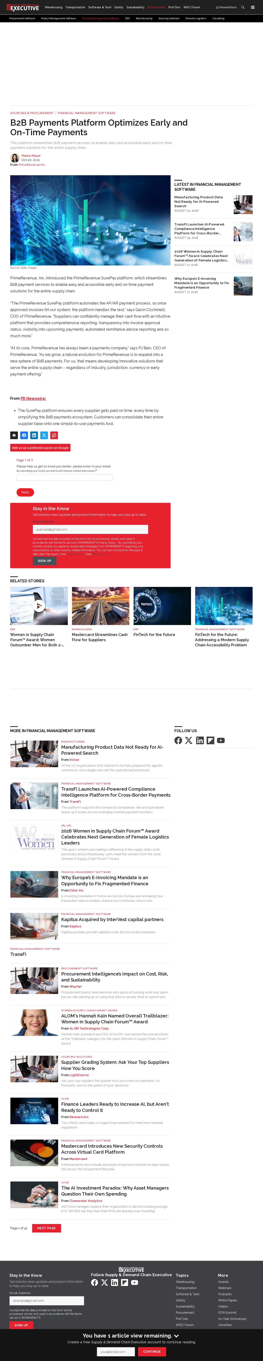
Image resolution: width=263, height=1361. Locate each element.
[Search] (243, 7)
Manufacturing (73, 741)
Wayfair (76, 986)
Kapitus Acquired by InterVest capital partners (112, 919)
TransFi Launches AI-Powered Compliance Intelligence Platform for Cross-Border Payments (199, 228)
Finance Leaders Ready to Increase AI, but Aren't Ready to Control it (115, 1107)
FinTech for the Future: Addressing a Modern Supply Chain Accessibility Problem (222, 639)
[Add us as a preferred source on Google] (54, 435)
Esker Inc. (77, 890)
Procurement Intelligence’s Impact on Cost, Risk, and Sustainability (114, 977)
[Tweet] (44, 435)
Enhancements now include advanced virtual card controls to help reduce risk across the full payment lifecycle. (115, 1167)
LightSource (79, 1075)
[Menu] (253, 7)
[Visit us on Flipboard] (210, 740)
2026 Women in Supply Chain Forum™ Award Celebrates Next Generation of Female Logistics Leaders (201, 255)
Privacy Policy (100, 554)
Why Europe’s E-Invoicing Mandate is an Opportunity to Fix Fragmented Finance (201, 282)
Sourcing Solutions (76, 1056)
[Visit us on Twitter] (189, 740)
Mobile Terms (75, 554)
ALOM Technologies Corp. (89, 1028)
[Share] (24, 435)
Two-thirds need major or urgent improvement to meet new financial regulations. (112, 1125)
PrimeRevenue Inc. (31, 165)
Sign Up (44, 561)
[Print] (14, 435)
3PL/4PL (66, 825)
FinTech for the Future (154, 634)
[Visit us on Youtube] (221, 740)
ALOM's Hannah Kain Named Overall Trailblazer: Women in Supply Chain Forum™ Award (114, 1019)
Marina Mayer (31, 156)
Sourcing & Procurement (32, 113)
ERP (12, 629)
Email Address (44, 521)
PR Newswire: (33, 398)
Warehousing (82, 629)
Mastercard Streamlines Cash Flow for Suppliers (100, 637)
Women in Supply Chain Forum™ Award (89, 1010)
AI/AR (65, 1098)
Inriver (74, 760)
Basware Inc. (79, 1117)
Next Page (46, 1228)
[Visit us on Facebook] (178, 740)
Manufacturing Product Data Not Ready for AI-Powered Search (198, 201)
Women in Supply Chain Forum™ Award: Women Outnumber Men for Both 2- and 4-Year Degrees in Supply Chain (37, 640)
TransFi (75, 802)
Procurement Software (79, 968)
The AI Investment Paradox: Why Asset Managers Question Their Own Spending (115, 1191)
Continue (152, 1351)
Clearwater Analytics (86, 1201)
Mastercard (78, 1159)
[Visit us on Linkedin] (200, 740)
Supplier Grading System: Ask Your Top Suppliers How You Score (115, 1065)
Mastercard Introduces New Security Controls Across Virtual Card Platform (112, 1149)
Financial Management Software (87, 113)
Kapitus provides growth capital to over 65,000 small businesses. (108, 932)
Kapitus (75, 926)
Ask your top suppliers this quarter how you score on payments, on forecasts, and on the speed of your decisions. (110, 1083)
